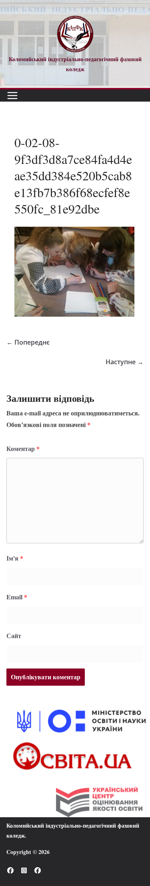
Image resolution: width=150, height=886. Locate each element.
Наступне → (125, 361)
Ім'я (14, 558)
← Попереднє (28, 342)
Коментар (23, 448)
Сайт (13, 635)
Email (16, 596)
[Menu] (12, 96)
